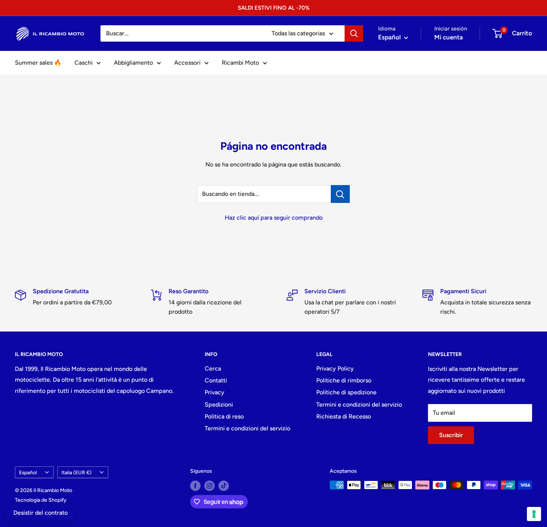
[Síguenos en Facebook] (195, 486)
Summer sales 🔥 (38, 62)
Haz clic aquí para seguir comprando (274, 217)
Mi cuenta (448, 37)
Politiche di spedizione (346, 392)
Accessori (187, 62)
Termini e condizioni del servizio (247, 428)
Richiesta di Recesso (343, 416)
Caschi (83, 62)
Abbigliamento (133, 62)
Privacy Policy (335, 368)
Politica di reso (224, 416)
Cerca (213, 368)
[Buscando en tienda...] (340, 194)
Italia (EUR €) (76, 472)
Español (28, 472)
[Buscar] (354, 33)
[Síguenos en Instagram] (209, 486)
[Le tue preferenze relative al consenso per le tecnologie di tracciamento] (534, 514)
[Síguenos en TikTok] (223, 486)
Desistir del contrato (40, 512)
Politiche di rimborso (343, 380)
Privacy (214, 392)
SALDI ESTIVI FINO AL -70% (274, 7)
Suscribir (451, 435)
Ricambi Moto (240, 62)
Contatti (216, 380)
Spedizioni (219, 404)
